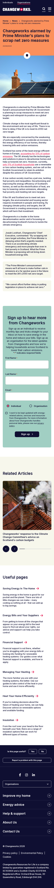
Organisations (23, 2)
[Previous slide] (6, 549)
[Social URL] (20, 775)
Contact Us (11, 831)
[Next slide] (14, 549)
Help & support (14, 813)
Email (8, 390)
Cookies (7, 857)
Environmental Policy (32, 853)
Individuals (8, 2)
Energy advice (13, 805)
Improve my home (16, 796)
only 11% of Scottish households (18, 164)
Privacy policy (10, 853)
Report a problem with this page (27, 760)
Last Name (11, 374)
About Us (10, 822)
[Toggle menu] (49, 8)
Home (5, 21)
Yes (32, 751)
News (15, 21)
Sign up (25, 434)
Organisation (38, 406)
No (42, 751)
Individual (14, 406)
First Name (11, 358)
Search (43, 11)
